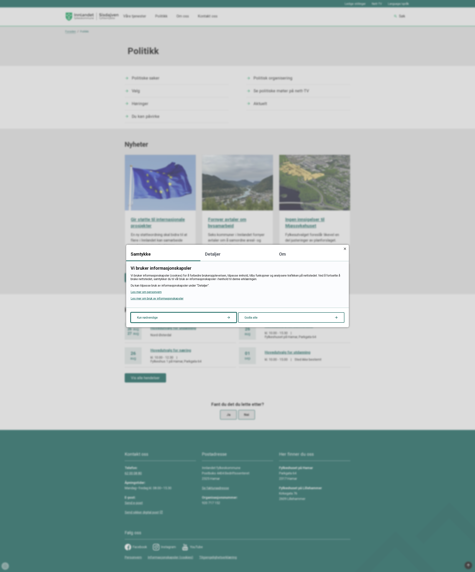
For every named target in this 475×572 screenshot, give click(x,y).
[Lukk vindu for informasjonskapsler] (345, 248)
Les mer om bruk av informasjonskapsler (157, 298)
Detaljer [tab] (213, 254)
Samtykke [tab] (141, 254)
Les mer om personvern (146, 292)
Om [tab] (282, 254)
